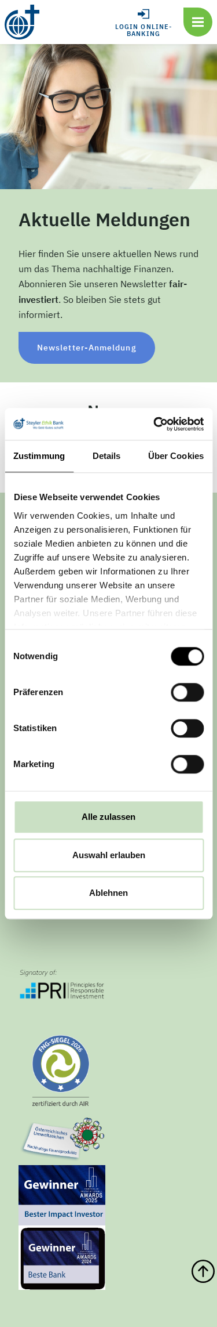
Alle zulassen (108, 817)
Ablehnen (108, 893)
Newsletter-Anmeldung (87, 347)
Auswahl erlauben (108, 855)
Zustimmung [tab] (39, 456)
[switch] (187, 692)
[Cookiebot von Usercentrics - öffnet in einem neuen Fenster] (154, 424)
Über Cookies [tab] (176, 456)
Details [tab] (107, 456)
